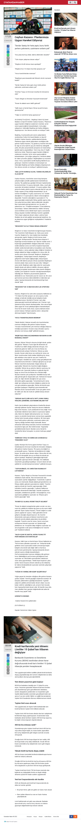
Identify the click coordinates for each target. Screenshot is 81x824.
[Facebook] (8, 46)
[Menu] (70, 2)
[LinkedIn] (8, 52)
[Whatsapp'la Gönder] (8, 55)
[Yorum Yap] (8, 64)
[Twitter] (8, 49)
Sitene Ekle (56, 816)
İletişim (41, 816)
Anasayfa (29, 816)
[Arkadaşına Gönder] (8, 58)
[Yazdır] (8, 61)
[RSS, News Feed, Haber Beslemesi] (75, 816)
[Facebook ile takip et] (71, 816)
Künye (35, 816)
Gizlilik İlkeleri (48, 816)
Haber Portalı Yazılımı (11, 821)
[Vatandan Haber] (14, 2)
